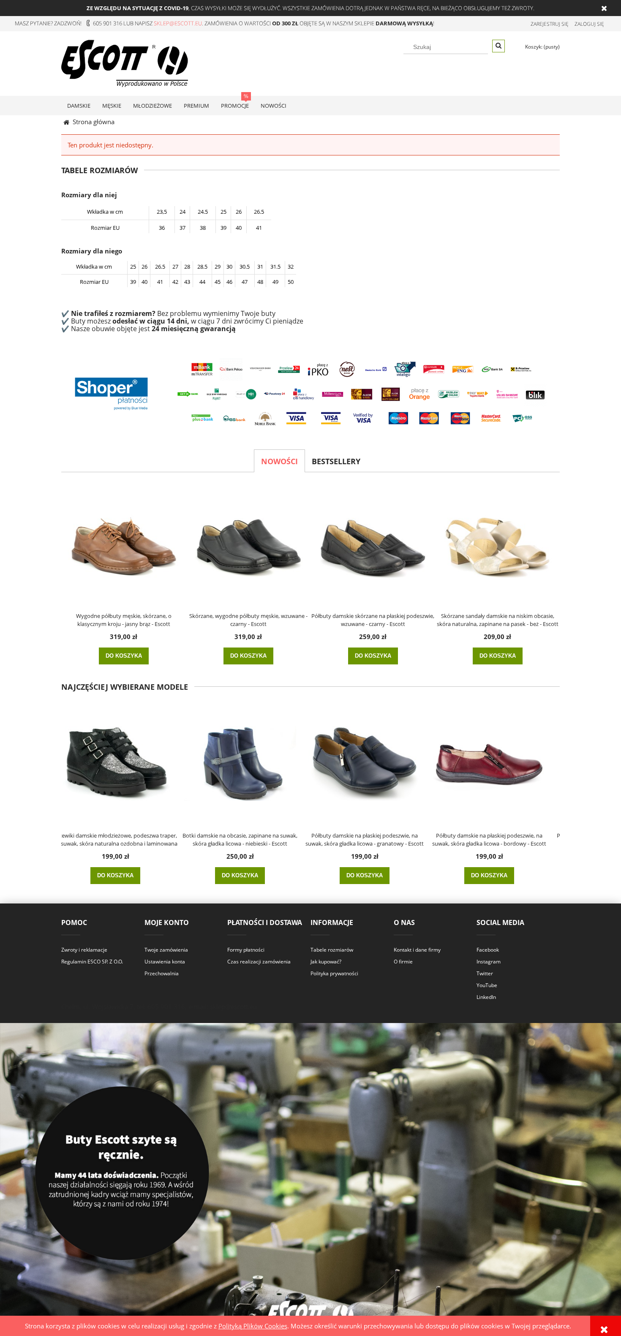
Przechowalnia (161, 973)
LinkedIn (486, 997)
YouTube (487, 985)
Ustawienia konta (164, 961)
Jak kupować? (325, 961)
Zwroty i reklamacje (84, 949)
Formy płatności (245, 949)
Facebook (488, 949)
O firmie (403, 961)
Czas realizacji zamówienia (259, 961)
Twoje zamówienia (166, 949)
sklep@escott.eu (178, 23)
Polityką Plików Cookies (252, 1326)
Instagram (489, 961)
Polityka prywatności (334, 973)
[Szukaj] (498, 46)
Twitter (485, 973)
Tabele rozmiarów (331, 949)
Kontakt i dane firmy (417, 949)
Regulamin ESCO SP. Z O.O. (92, 961)
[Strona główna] (124, 62)
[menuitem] (78, 105)
